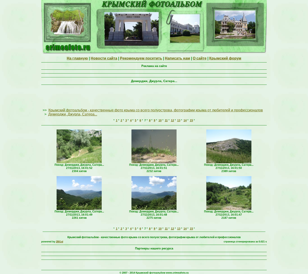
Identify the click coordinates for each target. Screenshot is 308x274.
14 (185, 120)
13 (178, 120)
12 (172, 120)
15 (191, 120)
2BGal (59, 241)
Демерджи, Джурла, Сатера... (72, 114)
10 (160, 120)
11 (166, 120)
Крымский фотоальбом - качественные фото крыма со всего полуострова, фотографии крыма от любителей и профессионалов (155, 110)
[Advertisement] (154, 97)
